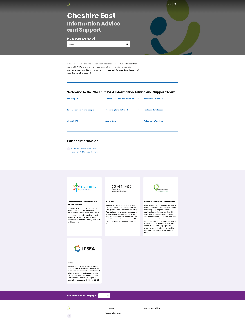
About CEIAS (72, 121)
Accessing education (153, 99)
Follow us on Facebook (154, 121)
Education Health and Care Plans (120, 99)
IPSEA (70, 263)
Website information (113, 313)
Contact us (109, 308)
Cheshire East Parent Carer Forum (159, 202)
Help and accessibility (152, 308)
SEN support (72, 99)
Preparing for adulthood (116, 110)
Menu (169, 4)
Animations (110, 121)
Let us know (104, 295)
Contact (110, 202)
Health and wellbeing (153, 110)
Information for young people (80, 110)
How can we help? (81, 38)
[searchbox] (95, 44)
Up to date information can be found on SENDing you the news (84, 150)
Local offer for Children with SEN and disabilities (82, 203)
